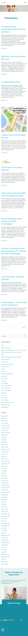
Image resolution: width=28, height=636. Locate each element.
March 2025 (4, 444)
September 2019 (5, 525)
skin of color (4, 397)
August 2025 (4, 435)
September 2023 (5, 463)
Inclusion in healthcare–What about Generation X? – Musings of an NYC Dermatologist (13, 251)
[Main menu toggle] (25, 2)
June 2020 (4, 518)
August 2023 (4, 466)
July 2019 (3, 528)
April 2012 (3, 552)
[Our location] (22, 620)
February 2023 (5, 480)
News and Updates (6, 390)
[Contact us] (20, 620)
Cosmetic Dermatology (7, 364)
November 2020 (5, 516)
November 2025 (5, 428)
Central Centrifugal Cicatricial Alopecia (11, 357)
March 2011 (4, 561)
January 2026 (4, 423)
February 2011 (4, 564)
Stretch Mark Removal (7, 402)
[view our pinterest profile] (11, 620)
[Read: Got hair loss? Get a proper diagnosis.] (6, 161)
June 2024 (4, 454)
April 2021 (3, 504)
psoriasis (3, 392)
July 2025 (3, 437)
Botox (2, 354)
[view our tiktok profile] (13, 620)
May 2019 (3, 533)
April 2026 (4, 418)
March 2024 (4, 459)
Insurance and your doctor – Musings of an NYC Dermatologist (12, 221)
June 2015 (4, 549)
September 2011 (5, 557)
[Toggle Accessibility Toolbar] (2, 629)
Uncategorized (5, 407)
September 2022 (5, 492)
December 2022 (5, 485)
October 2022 (4, 490)
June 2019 (4, 530)
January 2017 (4, 537)
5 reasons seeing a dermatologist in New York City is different (13, 29)
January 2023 (4, 482)
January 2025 (4, 447)
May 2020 (3, 521)
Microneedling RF (5, 388)
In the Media (4, 383)
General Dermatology (6, 373)
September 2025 (5, 432)
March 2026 (4, 420)
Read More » (4, 48)
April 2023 (3, 475)
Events (3, 369)
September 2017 (5, 535)
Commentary (4, 361)
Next (25, 327)
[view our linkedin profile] (7, 620)
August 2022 (4, 494)
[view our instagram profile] (9, 620)
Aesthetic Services (6, 347)
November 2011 (5, 554)
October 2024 (4, 451)
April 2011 (3, 559)
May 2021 (3, 502)
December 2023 (5, 461)
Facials (3, 371)
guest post (4, 376)
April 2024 (4, 456)
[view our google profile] (3, 620)
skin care (3, 395)
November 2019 (5, 523)
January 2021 (4, 511)
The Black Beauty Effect (10, 82)
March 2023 (4, 478)
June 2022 (4, 497)
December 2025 (5, 425)
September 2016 (5, 542)
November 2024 (5, 449)
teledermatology (5, 404)
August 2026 (4, 416)
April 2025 (3, 442)
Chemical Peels (5, 359)
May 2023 (3, 473)
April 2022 (3, 499)
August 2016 (4, 545)
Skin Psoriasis (4, 400)
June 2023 (4, 471)
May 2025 (3, 439)
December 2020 (5, 514)
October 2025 (4, 430)
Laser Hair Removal (6, 385)
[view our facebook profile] (1, 620)
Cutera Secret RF (5, 366)
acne (2, 345)
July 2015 (3, 547)
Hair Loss (3, 381)
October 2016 (4, 540)
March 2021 (4, 506)
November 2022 (5, 487)
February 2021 (5, 509)
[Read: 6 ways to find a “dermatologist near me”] (14, 119)
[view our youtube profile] (5, 620)
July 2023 (3, 468)
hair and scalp (5, 378)
